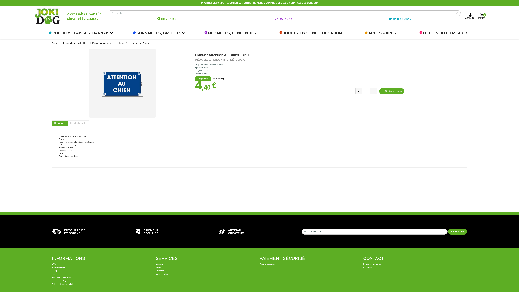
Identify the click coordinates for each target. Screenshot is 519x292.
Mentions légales (59, 267)
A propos (55, 271)
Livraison (159, 264)
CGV (54, 264)
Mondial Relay (162, 274)
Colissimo (160, 271)
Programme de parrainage (63, 281)
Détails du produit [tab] (78, 123)
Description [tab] (59, 123)
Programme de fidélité (61, 277)
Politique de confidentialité (63, 284)
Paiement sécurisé (267, 264)
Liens (54, 274)
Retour (159, 267)
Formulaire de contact (372, 264)
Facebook (367, 267)
